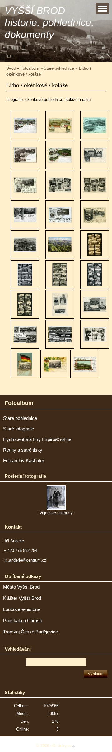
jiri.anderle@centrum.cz (25, 560)
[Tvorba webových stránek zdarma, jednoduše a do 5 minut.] (74, 746)
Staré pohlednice (59, 68)
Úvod (11, 68)
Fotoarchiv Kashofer (23, 460)
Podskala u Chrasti (22, 620)
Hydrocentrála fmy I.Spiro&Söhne (37, 439)
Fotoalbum (29, 68)
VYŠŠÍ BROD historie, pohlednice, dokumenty (49, 22)
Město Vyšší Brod (21, 587)
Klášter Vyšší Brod (22, 598)
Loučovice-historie (21, 609)
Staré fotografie (18, 428)
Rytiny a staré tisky (22, 450)
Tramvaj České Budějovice (30, 631)
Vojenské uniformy (56, 512)
